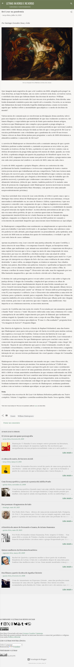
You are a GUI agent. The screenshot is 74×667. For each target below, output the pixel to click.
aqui (36, 405)
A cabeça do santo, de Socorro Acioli (17, 459)
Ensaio (13, 416)
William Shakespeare (26, 416)
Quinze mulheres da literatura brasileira (19, 550)
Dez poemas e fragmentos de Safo (16, 504)
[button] (71, 12)
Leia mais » (67, 453)
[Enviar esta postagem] (6, 416)
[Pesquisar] (71, 4)
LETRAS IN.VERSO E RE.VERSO (20, 3)
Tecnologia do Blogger (38, 659)
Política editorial (14, 637)
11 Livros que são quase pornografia (17, 436)
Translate (16, 647)
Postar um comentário (11, 423)
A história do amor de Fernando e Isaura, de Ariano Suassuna (28, 527)
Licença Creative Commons (33, 633)
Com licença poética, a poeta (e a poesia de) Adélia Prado (26, 482)
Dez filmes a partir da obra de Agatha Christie (22, 573)
